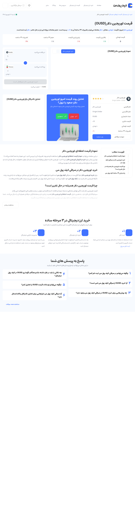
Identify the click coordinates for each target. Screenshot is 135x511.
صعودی (60, 116)
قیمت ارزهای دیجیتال (115, 14)
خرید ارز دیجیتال (127, 14)
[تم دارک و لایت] (5, 5)
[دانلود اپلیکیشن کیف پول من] (29, 5)
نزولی (72, 116)
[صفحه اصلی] (122, 5)
